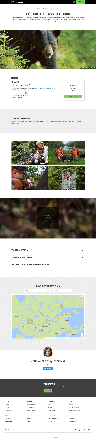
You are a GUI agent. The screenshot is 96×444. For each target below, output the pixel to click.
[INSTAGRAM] (75, 429)
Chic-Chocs (42, 88)
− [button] (82, 335)
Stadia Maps (63, 337)
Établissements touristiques (11, 415)
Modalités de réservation (74, 410)
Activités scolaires (52, 415)
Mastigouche (57, 121)
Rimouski (26, 90)
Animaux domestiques (74, 407)
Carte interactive (30, 413)
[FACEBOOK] (70, 429)
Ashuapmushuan (33, 88)
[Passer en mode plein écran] (82, 296)
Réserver (80, 2)
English (50, 437)
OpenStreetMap (76, 337)
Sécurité (71, 404)
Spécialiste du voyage (53, 418)
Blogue (49, 404)
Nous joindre (29, 418)
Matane (49, 88)
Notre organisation (9, 421)
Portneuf (19, 90)
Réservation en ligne (31, 404)
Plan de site (43, 437)
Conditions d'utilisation (74, 415)
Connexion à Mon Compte (74, 2)
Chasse (44, 8)
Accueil (38, 8)
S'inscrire (48, 391)
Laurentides (51, 121)
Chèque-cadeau (30, 407)
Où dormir (7, 407)
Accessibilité (72, 418)
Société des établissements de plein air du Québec (19, 2)
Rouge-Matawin (76, 121)
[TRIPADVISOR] (84, 429)
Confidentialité (72, 413)
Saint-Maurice (16, 123)
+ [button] (82, 334)
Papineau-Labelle (67, 121)
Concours (50, 421)
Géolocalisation (54, 290)
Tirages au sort (51, 410)
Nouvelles (50, 407)
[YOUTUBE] (79, 429)
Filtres (26, 290)
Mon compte (29, 415)
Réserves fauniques (9, 413)
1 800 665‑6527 (73, 96)
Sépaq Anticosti (8, 418)
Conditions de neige (31, 410)
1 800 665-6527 (10, 430)
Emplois (28, 421)
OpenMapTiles (69, 337)
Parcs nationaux (8, 410)
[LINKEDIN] (89, 429)
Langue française (73, 421)
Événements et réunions (53, 413)
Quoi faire (7, 404)
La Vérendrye (42, 121)
